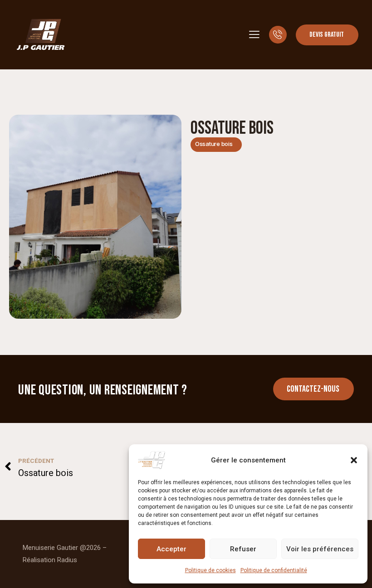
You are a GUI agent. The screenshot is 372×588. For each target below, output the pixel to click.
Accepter (171, 549)
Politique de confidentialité (273, 570)
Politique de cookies (210, 570)
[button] (353, 460)
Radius (67, 560)
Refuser (243, 549)
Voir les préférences (319, 549)
